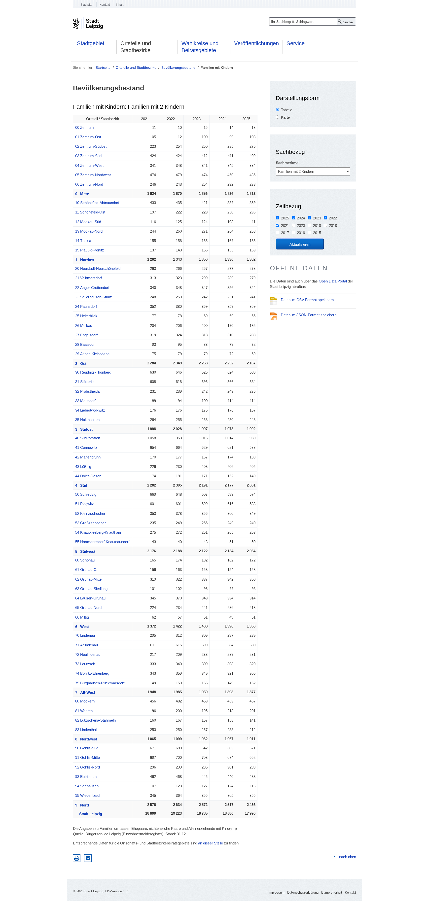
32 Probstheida (87, 391)
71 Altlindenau (86, 645)
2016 (301, 233)
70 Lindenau (85, 635)
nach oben (347, 857)
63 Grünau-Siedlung (91, 589)
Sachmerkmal (287, 163)
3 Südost (84, 429)
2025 (285, 218)
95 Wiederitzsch (88, 795)
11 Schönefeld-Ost (90, 212)
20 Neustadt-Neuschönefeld (97, 268)
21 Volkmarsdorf (88, 278)
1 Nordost (84, 260)
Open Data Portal (333, 281)
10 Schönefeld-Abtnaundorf (97, 203)
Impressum (276, 892)
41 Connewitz (86, 447)
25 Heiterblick (86, 316)
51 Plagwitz (84, 504)
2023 (317, 218)
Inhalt (119, 4)
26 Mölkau (83, 325)
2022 (333, 218)
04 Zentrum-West (89, 165)
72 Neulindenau (87, 654)
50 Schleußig (85, 494)
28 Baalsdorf (85, 344)
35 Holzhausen (87, 420)
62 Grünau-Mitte (88, 579)
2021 (285, 225)
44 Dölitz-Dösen (88, 476)
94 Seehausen (87, 786)
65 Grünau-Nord (88, 607)
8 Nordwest (86, 739)
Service (295, 43)
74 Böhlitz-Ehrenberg (92, 673)
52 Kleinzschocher (90, 513)
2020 (301, 225)
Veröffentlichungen (256, 43)
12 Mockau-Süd (88, 222)
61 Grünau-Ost (87, 569)
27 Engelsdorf (86, 335)
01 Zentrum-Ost (88, 137)
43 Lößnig (83, 466)
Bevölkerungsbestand (178, 68)
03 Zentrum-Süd (88, 156)
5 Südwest (85, 551)
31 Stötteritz (85, 382)
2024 (301, 218)
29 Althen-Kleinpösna (92, 354)
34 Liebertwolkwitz (90, 410)
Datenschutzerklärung (303, 892)
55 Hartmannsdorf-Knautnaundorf (102, 542)
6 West (82, 627)
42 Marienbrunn (88, 457)
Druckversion (76, 858)
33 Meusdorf (85, 401)
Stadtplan (86, 4)
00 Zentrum (84, 127)
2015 (317, 233)
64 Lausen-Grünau (90, 598)
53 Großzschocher (90, 523)
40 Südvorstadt (87, 438)
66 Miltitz (82, 617)
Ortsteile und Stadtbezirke (135, 46)
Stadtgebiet (90, 43)
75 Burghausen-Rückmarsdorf (99, 683)
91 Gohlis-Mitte (87, 757)
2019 (317, 225)
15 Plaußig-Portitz (89, 250)
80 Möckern (85, 701)
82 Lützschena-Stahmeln (95, 720)
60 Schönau (85, 560)
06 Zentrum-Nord (89, 184)
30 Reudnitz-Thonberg (93, 372)
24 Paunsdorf (86, 306)
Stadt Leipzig (88, 814)
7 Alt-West (85, 692)
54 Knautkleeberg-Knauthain (98, 532)
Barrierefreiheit (331, 892)
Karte (285, 117)
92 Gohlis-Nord (87, 767)
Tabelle (286, 110)
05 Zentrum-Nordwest (93, 175)
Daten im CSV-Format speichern (307, 300)
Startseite (103, 68)
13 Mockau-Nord (89, 231)
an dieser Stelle (210, 843)
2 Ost (80, 363)
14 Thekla (83, 241)
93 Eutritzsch (86, 776)
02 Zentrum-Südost (91, 146)
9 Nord (82, 805)
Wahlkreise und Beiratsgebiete (199, 46)
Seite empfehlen (88, 858)
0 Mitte (82, 194)
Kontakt (105, 4)
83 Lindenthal (86, 730)
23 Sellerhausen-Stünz (93, 297)
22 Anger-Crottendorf (92, 287)
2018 (333, 225)
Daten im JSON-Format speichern (308, 315)
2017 (285, 233)
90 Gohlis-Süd (86, 748)
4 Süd (81, 485)
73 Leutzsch (85, 664)
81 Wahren (84, 711)
